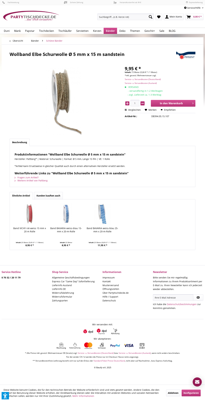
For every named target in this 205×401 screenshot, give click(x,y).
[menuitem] (192, 8)
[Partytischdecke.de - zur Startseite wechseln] (31, 18)
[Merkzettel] (158, 17)
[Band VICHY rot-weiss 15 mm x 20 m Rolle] (29, 214)
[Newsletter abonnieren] (198, 297)
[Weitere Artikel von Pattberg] (185, 57)
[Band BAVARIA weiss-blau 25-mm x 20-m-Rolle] (102, 214)
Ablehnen (173, 392)
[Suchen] (150, 17)
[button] (5, 395)
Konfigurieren (191, 392)
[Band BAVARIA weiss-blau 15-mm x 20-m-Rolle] (66, 214)
